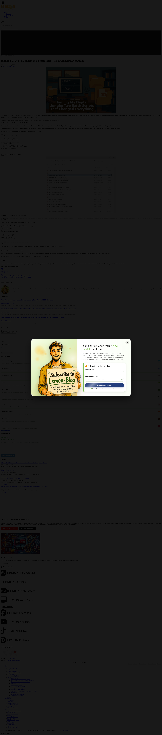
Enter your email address (91, 376)
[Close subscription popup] (127, 342)
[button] (104, 385)
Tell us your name (89, 369)
